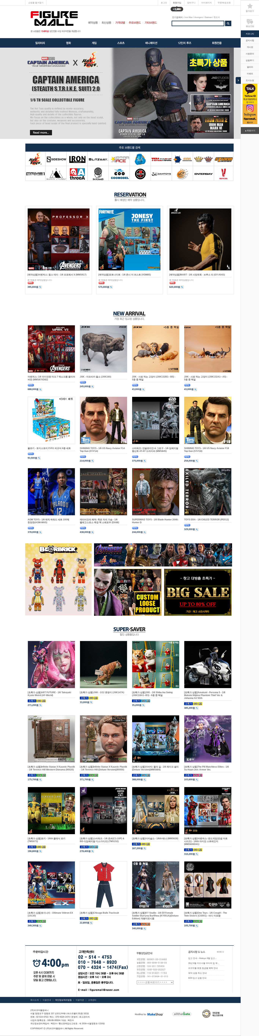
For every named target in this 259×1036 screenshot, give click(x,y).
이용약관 (80, 1000)
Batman (208, 17)
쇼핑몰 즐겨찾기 (35, 3)
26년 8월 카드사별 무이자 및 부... (203, 963)
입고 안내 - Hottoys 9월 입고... (202, 958)
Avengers (198, 17)
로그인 (164, 3)
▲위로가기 (250, 130)
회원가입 (177, 4)
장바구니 (191, 3)
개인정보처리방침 (63, 1000)
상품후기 (250, 60)
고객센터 (92, 1000)
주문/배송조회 (224, 3)
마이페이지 (206, 3)
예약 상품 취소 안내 (197, 973)
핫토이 (217, 17)
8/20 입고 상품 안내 (197, 978)
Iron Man (188, 17)
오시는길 (250, 80)
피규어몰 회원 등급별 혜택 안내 (203, 968)
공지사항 (250, 40)
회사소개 (34, 1000)
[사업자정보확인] (98, 1017)
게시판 (250, 47)
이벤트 (250, 73)
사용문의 (250, 54)
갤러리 (250, 67)
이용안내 (47, 1000)
